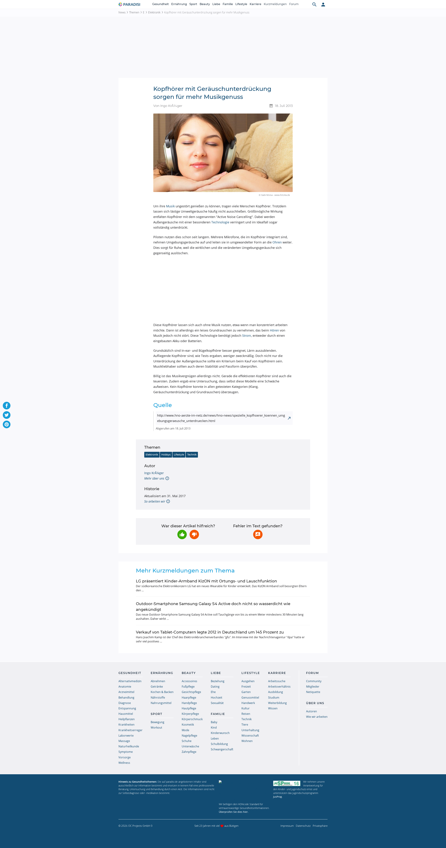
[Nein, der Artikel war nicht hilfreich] (194, 534)
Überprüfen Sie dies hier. (233, 811)
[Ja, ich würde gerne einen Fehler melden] (258, 534)
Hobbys (166, 454)
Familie (228, 4)
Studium (273, 697)
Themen (134, 12)
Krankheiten (126, 724)
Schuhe (186, 741)
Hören (274, 330)
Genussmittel (250, 697)
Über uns (315, 703)
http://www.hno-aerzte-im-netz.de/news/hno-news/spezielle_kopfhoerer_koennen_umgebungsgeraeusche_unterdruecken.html (221, 418)
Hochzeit (216, 697)
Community (313, 681)
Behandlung (126, 697)
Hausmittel (125, 714)
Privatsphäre (320, 825)
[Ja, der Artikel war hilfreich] (182, 534)
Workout (156, 727)
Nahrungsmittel (161, 703)
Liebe (216, 4)
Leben (215, 738)
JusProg (277, 796)
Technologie (220, 222)
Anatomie (124, 686)
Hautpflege (189, 708)
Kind (214, 727)
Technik (192, 454)
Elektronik (154, 12)
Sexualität (217, 703)
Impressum (287, 825)
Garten (246, 692)
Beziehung (217, 681)
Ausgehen (248, 681)
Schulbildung (219, 744)
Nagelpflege (189, 735)
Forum (294, 4)
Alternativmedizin (129, 681)
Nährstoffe (158, 697)
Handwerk (248, 703)
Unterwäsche (190, 746)
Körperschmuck (192, 719)
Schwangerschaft (222, 749)
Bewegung (157, 722)
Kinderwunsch (220, 733)
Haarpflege (189, 697)
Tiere (244, 724)
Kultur (245, 708)
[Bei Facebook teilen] (6, 405)
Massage (124, 741)
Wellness (124, 763)
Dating (215, 686)
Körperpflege (190, 714)
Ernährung (179, 4)
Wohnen (247, 741)
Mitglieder (312, 686)
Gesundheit (160, 4)
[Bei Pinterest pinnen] (6, 424)
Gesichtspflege (191, 692)
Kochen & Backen (162, 692)
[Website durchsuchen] (314, 4)
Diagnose (124, 703)
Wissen (273, 708)
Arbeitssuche (276, 681)
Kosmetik (188, 724)
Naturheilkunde (128, 746)
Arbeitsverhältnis (279, 686)
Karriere (255, 4)
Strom (246, 335)
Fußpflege (188, 686)
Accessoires (189, 681)
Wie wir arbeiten (317, 717)
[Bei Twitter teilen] (6, 415)
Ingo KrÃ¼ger (154, 473)
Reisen (245, 714)
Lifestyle (241, 4)
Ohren (277, 242)
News (121, 12)
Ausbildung (275, 692)
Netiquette (313, 692)
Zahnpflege (189, 752)
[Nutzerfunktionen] (323, 4)
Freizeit (246, 686)
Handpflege (189, 703)
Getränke (157, 686)
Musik (170, 206)
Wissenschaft (250, 735)
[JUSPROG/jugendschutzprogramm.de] (286, 783)
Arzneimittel (126, 692)
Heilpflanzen (126, 719)
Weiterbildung (277, 703)
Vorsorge (124, 757)
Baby (214, 722)
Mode (185, 730)
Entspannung (127, 708)
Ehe (213, 692)
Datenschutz (303, 825)
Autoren (311, 711)
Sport (193, 4)
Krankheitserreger (130, 730)
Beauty (205, 4)
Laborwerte (126, 735)
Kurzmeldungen (275, 4)
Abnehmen (158, 681)
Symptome (125, 752)
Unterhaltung (250, 730)
